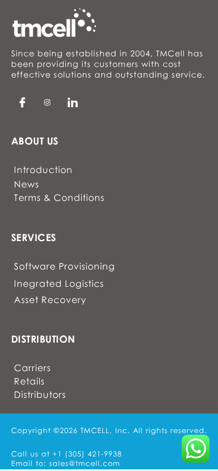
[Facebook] (22, 102)
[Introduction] (59, 171)
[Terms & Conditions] (59, 200)
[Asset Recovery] (64, 302)
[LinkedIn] (47, 102)
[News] (59, 185)
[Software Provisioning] (64, 269)
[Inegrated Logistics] (64, 286)
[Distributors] (40, 396)
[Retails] (40, 382)
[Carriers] (40, 369)
